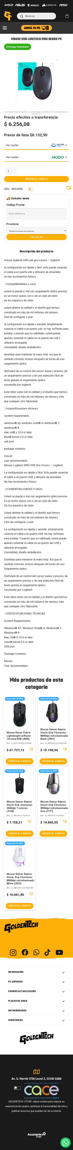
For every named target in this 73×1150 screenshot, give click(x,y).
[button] (5, 28)
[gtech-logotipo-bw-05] (36, 926)
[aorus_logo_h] (33, 5)
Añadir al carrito (36, 179)
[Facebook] (25, 952)
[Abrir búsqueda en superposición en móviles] (36, 16)
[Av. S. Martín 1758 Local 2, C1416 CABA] (36, 1071)
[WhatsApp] (36, 952)
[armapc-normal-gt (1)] (36, 28)
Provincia (12, 224)
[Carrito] (67, 16)
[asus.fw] (20, 5)
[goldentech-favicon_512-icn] (8, 16)
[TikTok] (47, 952)
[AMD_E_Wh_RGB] (8, 5)
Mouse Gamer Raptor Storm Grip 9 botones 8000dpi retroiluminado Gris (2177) (54, 806)
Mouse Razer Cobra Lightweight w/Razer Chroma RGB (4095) (19, 736)
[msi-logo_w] (64, 5)
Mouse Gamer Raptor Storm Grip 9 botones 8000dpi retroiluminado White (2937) (20, 878)
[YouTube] (59, 952)
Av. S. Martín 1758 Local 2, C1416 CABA (36, 1079)
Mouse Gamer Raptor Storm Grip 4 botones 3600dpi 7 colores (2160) (19, 806)
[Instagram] (13, 952)
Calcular (36, 237)
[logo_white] (49, 5)
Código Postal (15, 205)
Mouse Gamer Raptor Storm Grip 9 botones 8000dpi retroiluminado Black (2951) (54, 734)
